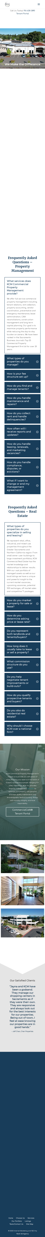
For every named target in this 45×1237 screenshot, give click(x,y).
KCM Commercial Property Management (22, 1063)
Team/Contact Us (16, 1224)
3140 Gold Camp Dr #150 (23, 1066)
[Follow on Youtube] (22, 245)
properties (37, 221)
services (30, 789)
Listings (28, 1221)
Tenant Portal (22, 14)
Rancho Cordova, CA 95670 (22, 1069)
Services (31, 1218)
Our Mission (22, 769)
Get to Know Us (22, 231)
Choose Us (20, 1218)
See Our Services (22, 958)
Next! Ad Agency (22, 1234)
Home (10, 1218)
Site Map (29, 1224)
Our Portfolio (17, 1221)
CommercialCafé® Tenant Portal (22, 812)
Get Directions (22, 1074)
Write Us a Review (22, 1094)
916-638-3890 (29, 11)
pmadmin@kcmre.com (25, 1089)
